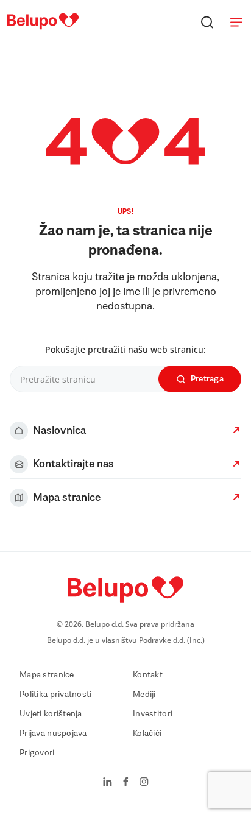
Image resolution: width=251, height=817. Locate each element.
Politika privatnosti (55, 694)
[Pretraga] (207, 22)
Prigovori (37, 753)
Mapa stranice (46, 675)
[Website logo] (43, 30)
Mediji (144, 694)
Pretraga (207, 379)
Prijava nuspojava (53, 733)
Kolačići (147, 733)
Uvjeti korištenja (50, 714)
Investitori (152, 714)
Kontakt (148, 675)
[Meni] (236, 22)
